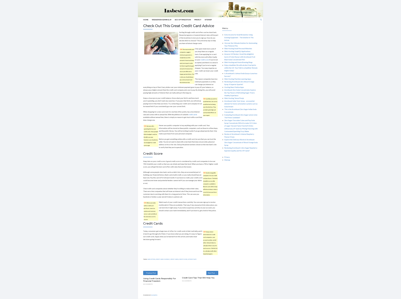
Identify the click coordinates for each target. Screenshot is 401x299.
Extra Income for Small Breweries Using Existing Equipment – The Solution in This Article (239, 37)
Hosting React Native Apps (234, 87)
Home (145, 20)
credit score (204, 60)
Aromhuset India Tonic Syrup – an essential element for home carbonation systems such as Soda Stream (241, 104)
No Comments (148, 284)
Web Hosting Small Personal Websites (238, 48)
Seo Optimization (183, 20)
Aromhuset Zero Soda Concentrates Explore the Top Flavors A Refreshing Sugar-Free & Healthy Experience (240, 92)
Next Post (211, 273)
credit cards (192, 114)
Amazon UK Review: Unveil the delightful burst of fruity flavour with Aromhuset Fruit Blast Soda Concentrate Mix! (239, 57)
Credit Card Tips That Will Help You (198, 278)
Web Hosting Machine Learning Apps (237, 79)
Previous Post (151, 273)
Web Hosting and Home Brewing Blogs (238, 62)
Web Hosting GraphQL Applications (237, 51)
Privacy (197, 20)
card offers (151, 259)
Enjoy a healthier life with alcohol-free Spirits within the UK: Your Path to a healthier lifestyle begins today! (240, 68)
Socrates (154, 295)
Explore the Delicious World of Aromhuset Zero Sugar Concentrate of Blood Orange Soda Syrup (241, 142)
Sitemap (208, 20)
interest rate (192, 259)
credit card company (163, 259)
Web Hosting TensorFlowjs (234, 98)
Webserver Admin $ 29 (161, 20)
